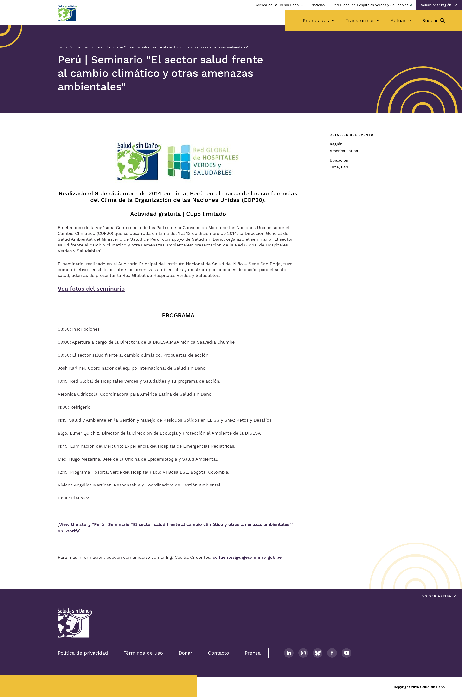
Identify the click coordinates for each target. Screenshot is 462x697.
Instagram (303, 653)
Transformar (360, 20)
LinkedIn (289, 653)
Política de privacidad (83, 653)
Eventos (81, 47)
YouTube (346, 653)
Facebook (332, 653)
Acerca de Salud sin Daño (277, 5)
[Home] (67, 12)
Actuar (398, 20)
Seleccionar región (436, 5)
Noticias (318, 5)
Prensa (253, 653)
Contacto (218, 653)
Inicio (62, 47)
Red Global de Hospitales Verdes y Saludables (370, 5)
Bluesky (317, 653)
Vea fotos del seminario (91, 288)
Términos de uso (143, 653)
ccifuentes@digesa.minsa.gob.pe (247, 557)
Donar (185, 653)
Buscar (430, 20)
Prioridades (316, 20)
